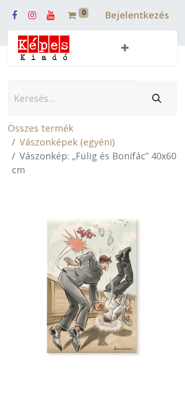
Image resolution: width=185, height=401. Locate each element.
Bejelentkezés (137, 15)
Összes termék (40, 128)
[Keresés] (156, 98)
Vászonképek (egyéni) (67, 142)
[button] (125, 48)
